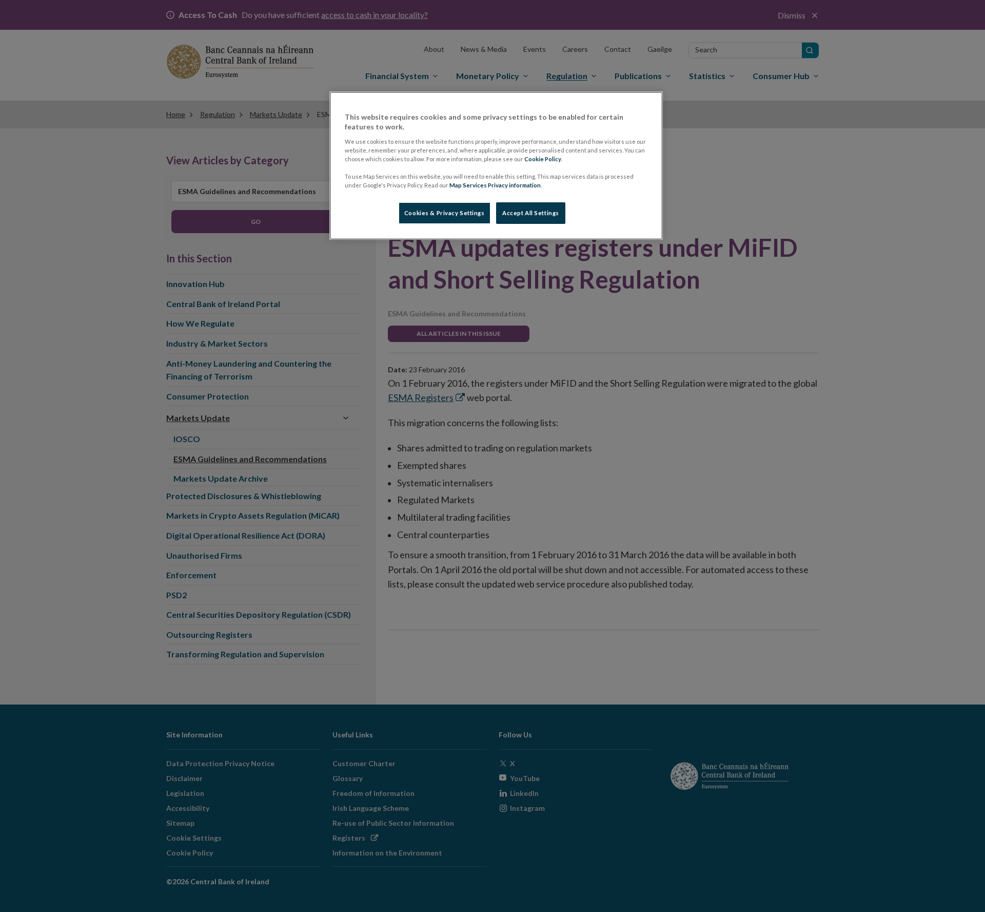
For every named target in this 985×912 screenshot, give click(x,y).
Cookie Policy (542, 159)
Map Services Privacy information (495, 185)
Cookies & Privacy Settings (444, 213)
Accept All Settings (530, 213)
